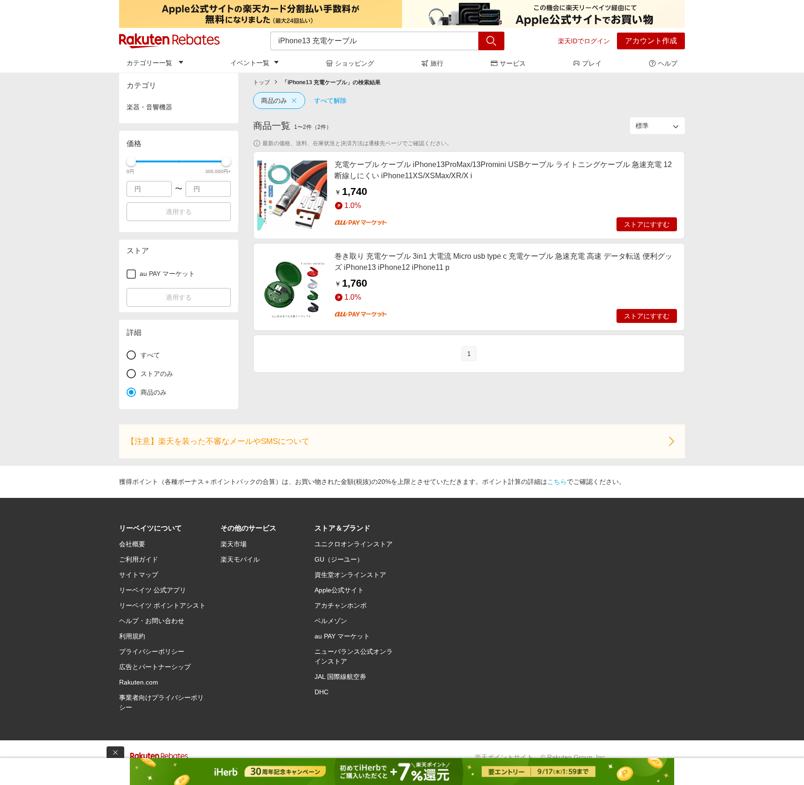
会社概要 (132, 544)
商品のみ (274, 100)
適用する (179, 211)
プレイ (592, 63)
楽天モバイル (240, 559)
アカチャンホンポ (341, 605)
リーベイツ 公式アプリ (152, 590)
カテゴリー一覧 (149, 63)
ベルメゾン (331, 620)
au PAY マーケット (342, 636)
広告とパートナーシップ (155, 667)
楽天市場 (234, 544)
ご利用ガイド (138, 559)
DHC (321, 692)
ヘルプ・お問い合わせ (151, 620)
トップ (261, 82)
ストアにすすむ (647, 224)
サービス (513, 63)
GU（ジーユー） (339, 559)
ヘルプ (667, 63)
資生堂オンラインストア (350, 574)
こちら (557, 481)
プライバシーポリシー (151, 651)
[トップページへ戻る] (169, 41)
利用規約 (132, 636)
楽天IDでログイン (584, 41)
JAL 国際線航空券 (340, 676)
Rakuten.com (138, 682)
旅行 (436, 63)
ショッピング (354, 63)
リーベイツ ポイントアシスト (162, 605)
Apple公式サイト (339, 590)
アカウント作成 (651, 41)
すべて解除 (330, 100)
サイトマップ (138, 574)
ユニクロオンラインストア (354, 544)
